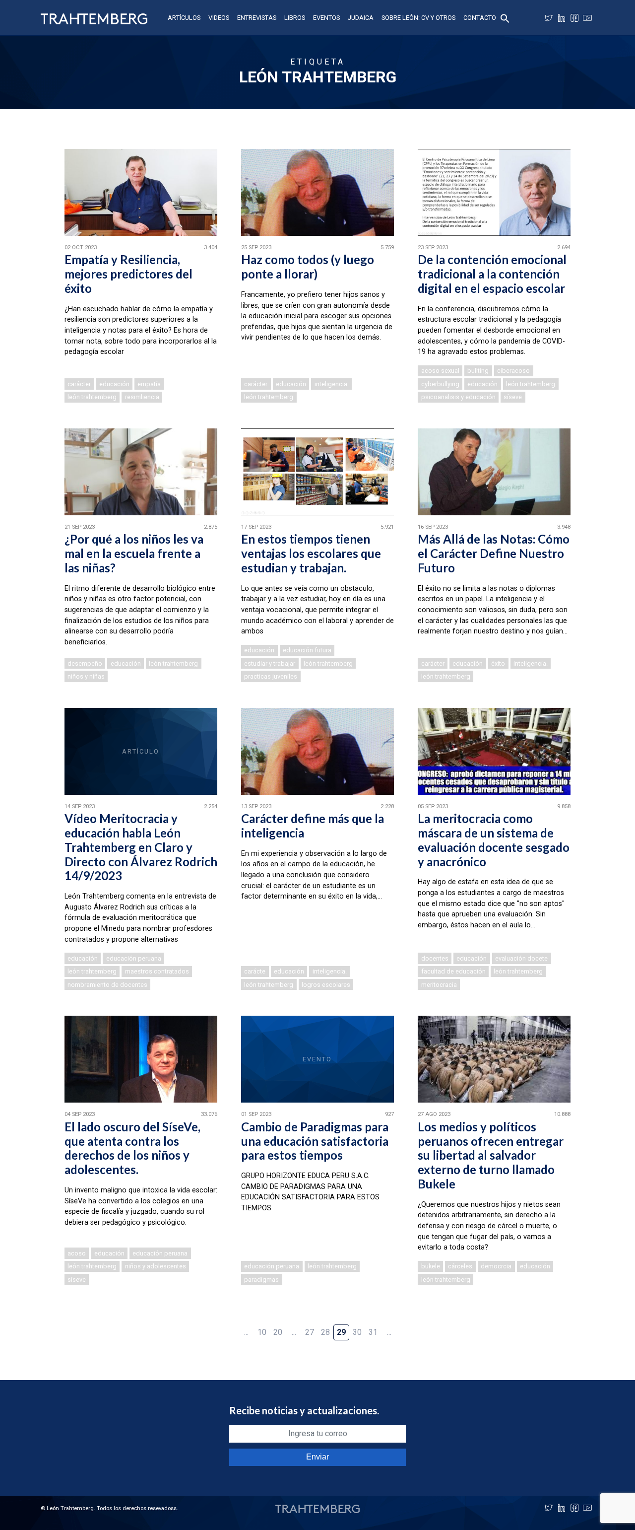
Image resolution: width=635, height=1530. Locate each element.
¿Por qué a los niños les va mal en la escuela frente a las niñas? (133, 553)
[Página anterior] (230, 1327)
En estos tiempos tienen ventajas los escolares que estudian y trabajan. (311, 553)
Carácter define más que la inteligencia (312, 825)
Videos (218, 17)
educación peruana (133, 958)
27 (309, 1332)
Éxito (498, 663)
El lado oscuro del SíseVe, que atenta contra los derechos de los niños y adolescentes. (132, 1148)
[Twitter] (549, 18)
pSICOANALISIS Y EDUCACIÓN (458, 397)
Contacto (479, 17)
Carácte (254, 971)
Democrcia (496, 1266)
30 (357, 1332)
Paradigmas (261, 1279)
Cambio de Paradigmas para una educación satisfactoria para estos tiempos (314, 1141)
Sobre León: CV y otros (418, 17)
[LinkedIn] (562, 18)
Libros (294, 17)
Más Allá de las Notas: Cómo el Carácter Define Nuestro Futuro (494, 553)
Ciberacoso (513, 370)
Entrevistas (256, 17)
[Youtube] (587, 18)
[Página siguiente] (405, 1327)
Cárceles (460, 1266)
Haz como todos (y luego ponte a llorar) (307, 266)
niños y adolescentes (155, 1266)
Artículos (184, 17)
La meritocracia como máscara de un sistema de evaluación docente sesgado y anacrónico (494, 839)
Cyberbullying (440, 384)
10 (261, 1332)
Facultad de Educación (453, 971)
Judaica (361, 17)
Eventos (326, 17)
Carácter (79, 384)
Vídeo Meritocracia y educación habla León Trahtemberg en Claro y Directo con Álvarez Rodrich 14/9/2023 (140, 847)
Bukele (430, 1266)
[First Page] (214, 1327)
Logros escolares (326, 984)
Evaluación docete (521, 958)
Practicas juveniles (270, 676)
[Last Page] (421, 1327)
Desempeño (84, 663)
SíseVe (513, 397)
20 (277, 1332)
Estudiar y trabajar (269, 663)
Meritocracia (439, 984)
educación (114, 384)
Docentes (434, 958)
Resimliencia (142, 397)
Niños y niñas (86, 676)
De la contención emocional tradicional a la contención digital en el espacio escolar (492, 273)
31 (373, 1332)
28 (325, 1332)
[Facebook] (574, 18)
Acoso (76, 1253)
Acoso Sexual (440, 370)
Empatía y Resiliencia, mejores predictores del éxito (128, 273)
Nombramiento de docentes (107, 984)
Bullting (478, 370)
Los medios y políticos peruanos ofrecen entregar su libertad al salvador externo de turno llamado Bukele (491, 1155)
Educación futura (307, 650)
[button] (505, 17)
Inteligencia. (332, 384)
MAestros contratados (157, 971)
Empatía (149, 384)
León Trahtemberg (92, 397)
